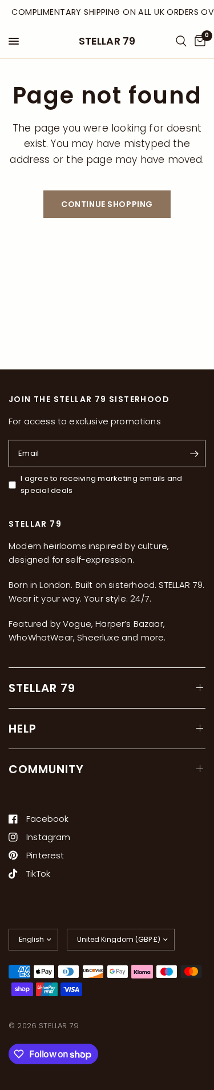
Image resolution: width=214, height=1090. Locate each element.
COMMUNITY (46, 769)
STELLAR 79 (107, 41)
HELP (23, 729)
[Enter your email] (194, 453)
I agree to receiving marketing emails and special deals (102, 484)
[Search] (181, 41)
